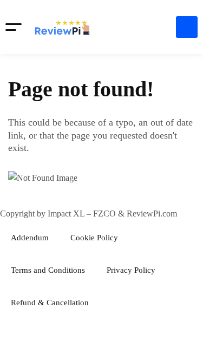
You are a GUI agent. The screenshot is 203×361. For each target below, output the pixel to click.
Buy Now (187, 27)
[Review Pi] (62, 27)
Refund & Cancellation (50, 302)
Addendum (30, 237)
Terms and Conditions (48, 270)
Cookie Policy (94, 237)
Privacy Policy (131, 270)
